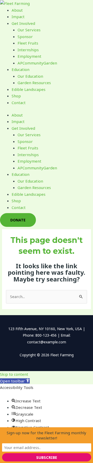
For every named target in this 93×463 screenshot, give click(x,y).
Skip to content (14, 374)
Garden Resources (34, 82)
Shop (16, 95)
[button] (15, 381)
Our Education (30, 76)
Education (20, 69)
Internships (28, 49)
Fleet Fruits (28, 43)
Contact (19, 102)
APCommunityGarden (37, 63)
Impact (18, 16)
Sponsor (25, 36)
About (17, 10)
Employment (29, 56)
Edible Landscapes (28, 89)
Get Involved (23, 23)
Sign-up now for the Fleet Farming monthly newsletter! (46, 435)
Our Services (29, 29)
